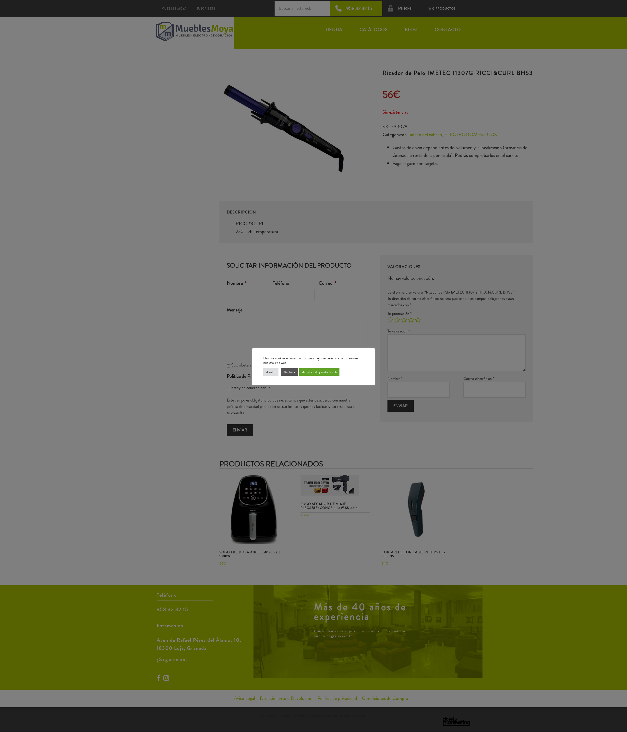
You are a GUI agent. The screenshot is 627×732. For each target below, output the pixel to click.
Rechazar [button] (289, 372)
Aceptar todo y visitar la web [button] (319, 372)
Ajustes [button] (271, 372)
